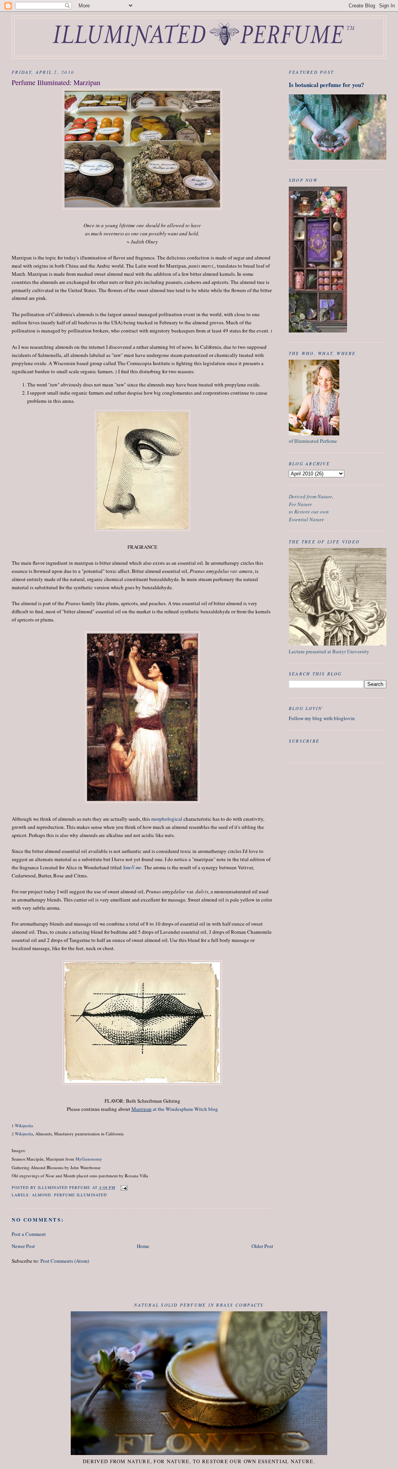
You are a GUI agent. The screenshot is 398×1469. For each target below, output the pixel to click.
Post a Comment (29, 1234)
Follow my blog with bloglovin (322, 718)
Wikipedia (24, 1125)
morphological (166, 818)
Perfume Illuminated (80, 1194)
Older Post (262, 1246)
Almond (41, 1194)
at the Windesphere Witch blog (174, 1108)
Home (143, 1246)
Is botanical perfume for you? (326, 84)
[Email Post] (124, 1187)
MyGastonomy (88, 1159)
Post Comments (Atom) (64, 1260)
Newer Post (23, 1246)
